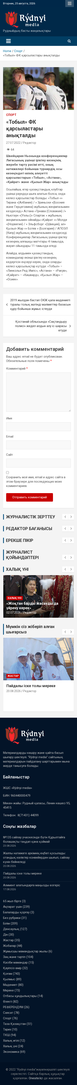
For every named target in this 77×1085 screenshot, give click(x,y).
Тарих (7, 1029)
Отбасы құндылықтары (20, 996)
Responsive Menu (69, 3)
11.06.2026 (13, 612)
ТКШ (6, 1035)
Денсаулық (11, 929)
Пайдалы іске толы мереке (22, 873)
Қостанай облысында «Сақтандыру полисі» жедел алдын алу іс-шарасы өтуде (41, 326)
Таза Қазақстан (14, 1024)
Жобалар (9, 946)
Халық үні (15, 602)
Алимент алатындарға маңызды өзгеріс (31, 885)
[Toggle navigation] (8, 41)
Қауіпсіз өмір (12, 968)
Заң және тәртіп (14, 957)
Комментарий (17, 368)
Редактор (29, 142)
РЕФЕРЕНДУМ (13, 1007)
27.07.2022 (13, 142)
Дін (5, 934)
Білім (6, 923)
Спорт (11, 115)
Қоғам (7, 974)
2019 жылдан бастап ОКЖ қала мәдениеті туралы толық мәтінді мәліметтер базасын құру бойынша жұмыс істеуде (40, 304)
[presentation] (65, 517)
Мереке (8, 990)
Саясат (8, 1013)
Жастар (8, 940)
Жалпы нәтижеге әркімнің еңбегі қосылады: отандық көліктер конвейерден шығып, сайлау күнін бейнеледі (36, 857)
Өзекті (7, 1001)
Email (9, 436)
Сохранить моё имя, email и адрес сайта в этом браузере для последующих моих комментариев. (36, 481)
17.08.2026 (13, 696)
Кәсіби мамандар (15, 962)
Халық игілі (11, 1040)
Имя (9, 418)
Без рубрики (16, 676)
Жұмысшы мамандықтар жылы (25, 951)
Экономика (11, 1052)
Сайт (9, 455)
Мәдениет (10, 985)
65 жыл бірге (12, 901)
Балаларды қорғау (16, 912)
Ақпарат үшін (12, 907)
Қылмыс (9, 979)
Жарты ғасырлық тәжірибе (31, 608)
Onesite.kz (36, 1078)
